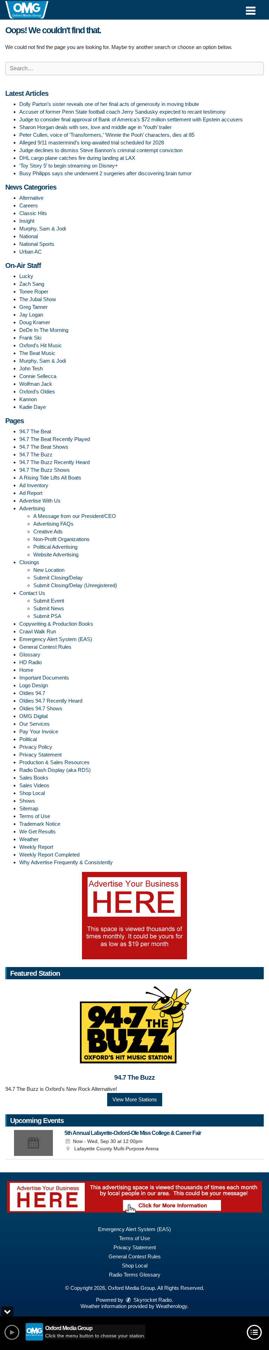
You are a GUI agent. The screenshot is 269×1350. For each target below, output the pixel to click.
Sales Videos (34, 785)
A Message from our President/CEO (74, 516)
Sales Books (33, 778)
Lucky (26, 276)
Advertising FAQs (53, 524)
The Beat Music (37, 353)
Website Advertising (55, 554)
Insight (26, 221)
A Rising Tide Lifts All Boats (50, 478)
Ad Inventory (33, 485)
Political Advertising (55, 547)
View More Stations (134, 1099)
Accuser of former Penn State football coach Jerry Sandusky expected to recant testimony (122, 112)
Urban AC (30, 252)
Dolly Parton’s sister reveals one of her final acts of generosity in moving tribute (109, 104)
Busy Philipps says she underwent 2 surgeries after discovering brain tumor (105, 173)
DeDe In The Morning (43, 330)
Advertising (32, 508)
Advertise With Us (40, 501)
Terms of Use (34, 816)
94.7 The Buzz (36, 454)
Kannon (28, 399)
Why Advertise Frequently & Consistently (66, 862)
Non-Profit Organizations (61, 539)
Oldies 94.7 (32, 693)
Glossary (29, 655)
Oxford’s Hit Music (40, 345)
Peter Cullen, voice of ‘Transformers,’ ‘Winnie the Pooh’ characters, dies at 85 (106, 135)
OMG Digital (33, 716)
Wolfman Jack (35, 384)
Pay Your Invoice (38, 731)
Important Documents (44, 678)
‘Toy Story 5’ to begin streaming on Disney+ (68, 166)
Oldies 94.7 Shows (40, 708)
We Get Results (37, 831)
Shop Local (32, 793)
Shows (27, 801)
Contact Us (32, 593)
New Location (48, 570)
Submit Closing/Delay (58, 578)
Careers (28, 205)
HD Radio (30, 662)
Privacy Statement (40, 755)
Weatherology (171, 1306)
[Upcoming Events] (33, 1143)
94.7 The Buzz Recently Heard (54, 462)
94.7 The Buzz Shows (44, 470)
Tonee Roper (33, 291)
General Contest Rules (45, 647)
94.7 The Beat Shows (43, 447)
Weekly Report (36, 847)
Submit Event (48, 601)
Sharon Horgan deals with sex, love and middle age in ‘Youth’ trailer (95, 127)
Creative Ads (48, 531)
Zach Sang (31, 284)
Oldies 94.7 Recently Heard (50, 701)
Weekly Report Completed (49, 855)
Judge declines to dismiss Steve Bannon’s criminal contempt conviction (100, 150)
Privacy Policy (35, 747)
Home (26, 670)
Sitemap (28, 808)
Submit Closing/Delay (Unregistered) (75, 585)
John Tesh (31, 368)
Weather (29, 839)
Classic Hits (33, 213)
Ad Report (30, 493)
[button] (250, 8)
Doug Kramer (34, 322)
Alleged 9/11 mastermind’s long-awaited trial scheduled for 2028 (91, 142)
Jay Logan (31, 315)
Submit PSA (47, 616)
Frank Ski (30, 338)
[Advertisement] (134, 915)
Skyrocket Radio (152, 1300)
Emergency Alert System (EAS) (55, 639)
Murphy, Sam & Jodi (42, 229)
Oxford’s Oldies (37, 392)
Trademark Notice (39, 824)
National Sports (36, 244)
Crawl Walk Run (37, 631)
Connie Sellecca (37, 376)
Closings (29, 562)
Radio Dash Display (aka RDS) (55, 770)
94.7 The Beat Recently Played (54, 439)
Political (28, 739)
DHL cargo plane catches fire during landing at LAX (77, 158)
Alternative (31, 198)
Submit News (48, 608)
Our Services (34, 724)
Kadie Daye (32, 407)
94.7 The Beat (35, 431)
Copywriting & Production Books (56, 624)
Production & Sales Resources (54, 762)
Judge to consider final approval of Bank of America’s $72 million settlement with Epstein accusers (131, 119)
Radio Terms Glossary (134, 1275)
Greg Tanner (33, 307)
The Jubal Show (37, 299)
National (28, 236)
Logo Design (33, 685)
